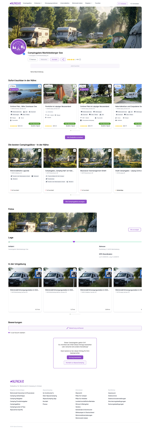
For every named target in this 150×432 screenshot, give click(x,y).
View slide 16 (102, 102)
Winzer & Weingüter (82, 404)
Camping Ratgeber (16, 398)
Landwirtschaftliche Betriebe (85, 401)
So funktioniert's (48, 393)
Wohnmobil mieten (82, 418)
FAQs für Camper (81, 396)
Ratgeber (88, 3)
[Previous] (10, 94)
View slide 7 (132, 102)
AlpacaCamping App (49, 398)
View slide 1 (58, 102)
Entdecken (37, 3)
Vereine (78, 407)
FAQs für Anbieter (81, 398)
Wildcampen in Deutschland (85, 412)
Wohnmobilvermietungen (84, 415)
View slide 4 (61, 102)
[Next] (40, 94)
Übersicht (79, 393)
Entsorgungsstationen (51, 3)
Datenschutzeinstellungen (117, 398)
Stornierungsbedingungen (117, 401)
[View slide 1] (25, 158)
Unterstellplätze (64, 3)
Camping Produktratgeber (18, 401)
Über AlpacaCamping (50, 396)
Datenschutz (112, 396)
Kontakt (45, 401)
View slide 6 (131, 102)
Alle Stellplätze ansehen (75, 137)
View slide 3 (60, 102)
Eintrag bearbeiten (75, 357)
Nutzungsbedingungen (116, 404)
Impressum (112, 393)
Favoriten (97, 3)
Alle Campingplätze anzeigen (75, 201)
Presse (45, 404)
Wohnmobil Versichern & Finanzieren (22, 393)
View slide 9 (134, 102)
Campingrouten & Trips (17, 407)
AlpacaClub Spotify (16, 410)
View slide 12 (98, 102)
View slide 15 (101, 102)
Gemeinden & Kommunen (84, 410)
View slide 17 (103, 102)
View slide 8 (133, 102)
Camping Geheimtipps (17, 396)
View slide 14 (100, 102)
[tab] (70, 130)
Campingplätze (27, 3)
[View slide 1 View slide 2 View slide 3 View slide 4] (60, 94)
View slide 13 (99, 102)
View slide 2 (59, 102)
